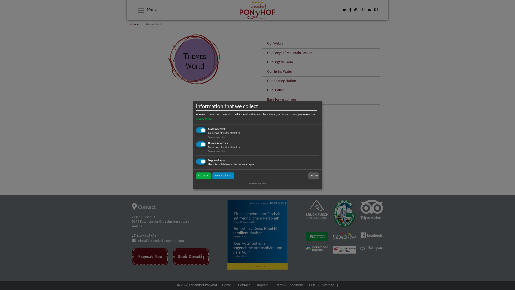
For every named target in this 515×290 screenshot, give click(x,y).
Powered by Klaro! (257, 184)
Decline (313, 175)
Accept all (203, 175)
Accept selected (223, 175)
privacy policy (203, 119)
